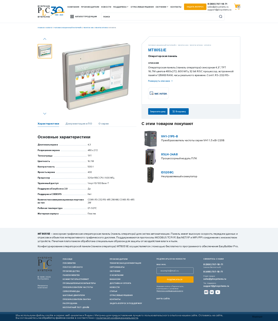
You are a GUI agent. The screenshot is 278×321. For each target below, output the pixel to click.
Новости (106, 7)
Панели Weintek (71, 275)
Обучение (161, 7)
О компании (117, 275)
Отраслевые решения (142, 7)
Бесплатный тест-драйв (76, 307)
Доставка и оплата (120, 283)
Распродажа (70, 303)
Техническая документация (125, 263)
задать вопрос (195, 7)
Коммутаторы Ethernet (76, 279)
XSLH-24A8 (169, 154)
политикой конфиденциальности (117, 317)
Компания (73, 7)
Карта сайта (163, 299)
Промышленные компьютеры (79, 283)
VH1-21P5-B (169, 136)
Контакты (176, 7)
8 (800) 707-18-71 (217, 4)
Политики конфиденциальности (170, 291)
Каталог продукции (86, 16)
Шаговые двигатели (74, 295)
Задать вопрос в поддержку (126, 303)
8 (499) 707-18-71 (213, 271)
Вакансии (115, 279)
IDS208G (167, 172)
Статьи (113, 291)
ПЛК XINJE (67, 259)
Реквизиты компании (43, 286)
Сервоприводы (71, 291)
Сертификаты (117, 267)
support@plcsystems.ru (219, 9)
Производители (90, 7)
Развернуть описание (159, 81)
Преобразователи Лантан (77, 299)
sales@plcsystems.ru (218, 6)
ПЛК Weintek (69, 263)
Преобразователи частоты (78, 287)
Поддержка (120, 7)
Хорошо (257, 316)
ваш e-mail (161, 264)
